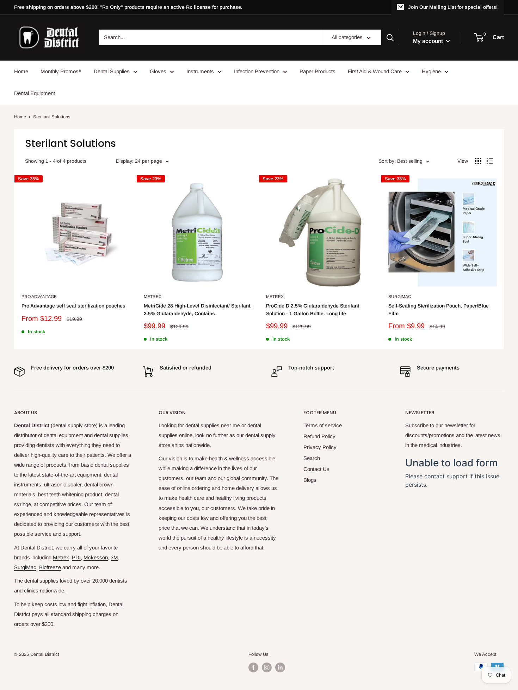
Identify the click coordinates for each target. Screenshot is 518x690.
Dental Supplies (112, 71)
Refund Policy (319, 436)
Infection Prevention (256, 71)
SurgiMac (399, 296)
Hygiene (431, 71)
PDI (76, 557)
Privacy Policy (320, 447)
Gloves (158, 71)
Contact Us (316, 469)
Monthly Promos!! (61, 71)
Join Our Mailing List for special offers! (453, 7)
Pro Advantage (39, 296)
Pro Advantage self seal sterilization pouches (73, 306)
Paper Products (317, 71)
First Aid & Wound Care (375, 71)
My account (428, 41)
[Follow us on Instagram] (267, 667)
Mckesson (96, 557)
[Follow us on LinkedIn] (280, 667)
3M (114, 557)
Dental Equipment (34, 93)
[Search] (390, 37)
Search (311, 458)
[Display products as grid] (478, 161)
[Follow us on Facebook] (253, 667)
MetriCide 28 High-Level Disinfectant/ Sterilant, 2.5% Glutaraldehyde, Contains (198, 309)
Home (21, 71)
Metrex (152, 296)
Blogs (309, 480)
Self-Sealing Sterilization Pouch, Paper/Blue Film (438, 309)
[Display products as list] (490, 161)
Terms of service (322, 425)
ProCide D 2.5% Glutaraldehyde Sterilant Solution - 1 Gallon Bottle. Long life (312, 309)
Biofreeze (50, 567)
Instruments (200, 71)
